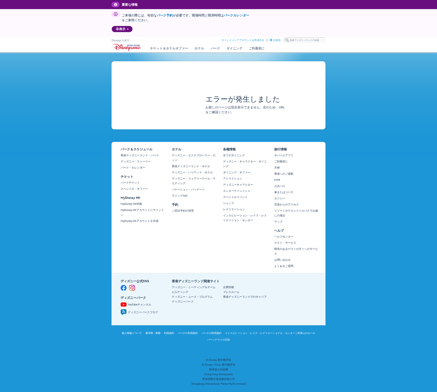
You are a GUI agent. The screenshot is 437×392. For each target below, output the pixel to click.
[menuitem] (128, 29)
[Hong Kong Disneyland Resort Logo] (127, 47)
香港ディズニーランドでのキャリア (245, 297)
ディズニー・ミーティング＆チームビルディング (194, 290)
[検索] (287, 40)
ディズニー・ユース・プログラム (192, 297)
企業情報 (228, 287)
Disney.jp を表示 (120, 40)
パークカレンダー (236, 15)
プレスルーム (231, 292)
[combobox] (305, 40)
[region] (122, 29)
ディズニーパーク (183, 301)
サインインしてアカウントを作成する (243, 40)
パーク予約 (165, 15)
